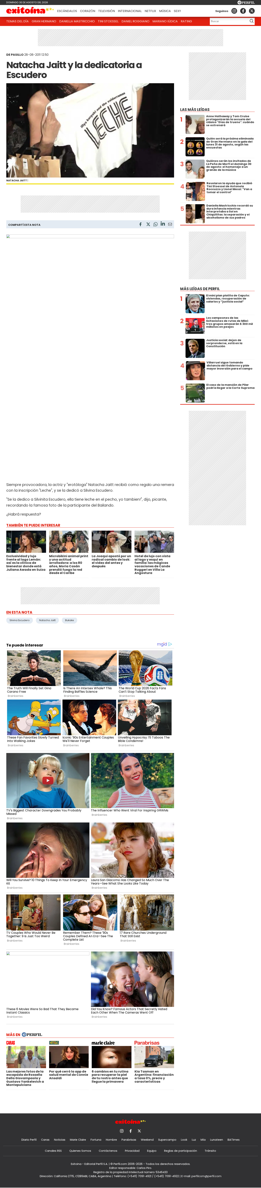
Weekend (147, 1140)
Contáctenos (108, 1151)
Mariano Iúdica (165, 21)
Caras (45, 1140)
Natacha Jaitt (47, 620)
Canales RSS (53, 1151)
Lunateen (216, 1140)
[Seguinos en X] (252, 11)
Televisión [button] (106, 11)
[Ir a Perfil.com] (246, 3)
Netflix (150, 11)
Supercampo (167, 1140)
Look (184, 1140)
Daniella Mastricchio (77, 21)
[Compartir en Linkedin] (163, 224)
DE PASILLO (15, 54)
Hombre (111, 1140)
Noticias (59, 1140)
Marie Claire (78, 1140)
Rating (186, 21)
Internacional (130, 11)
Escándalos (67, 11)
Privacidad (132, 1151)
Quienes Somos (80, 1151)
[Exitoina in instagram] (234, 11)
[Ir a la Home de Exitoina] (30, 11)
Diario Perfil (28, 1140)
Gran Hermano (44, 21)
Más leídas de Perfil (200, 288)
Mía (203, 1140)
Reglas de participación (180, 1151)
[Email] (170, 225)
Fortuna (96, 1140)
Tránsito (210, 1151)
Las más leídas (195, 109)
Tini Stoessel (108, 21)
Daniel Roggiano (135, 21)
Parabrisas (129, 1140)
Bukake (69, 620)
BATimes (234, 1140)
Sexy (177, 11)
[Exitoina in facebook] (243, 11)
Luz (194, 1140)
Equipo (151, 1151)
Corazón (87, 11)
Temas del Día (17, 21)
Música (165, 11)
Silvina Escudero (20, 620)
